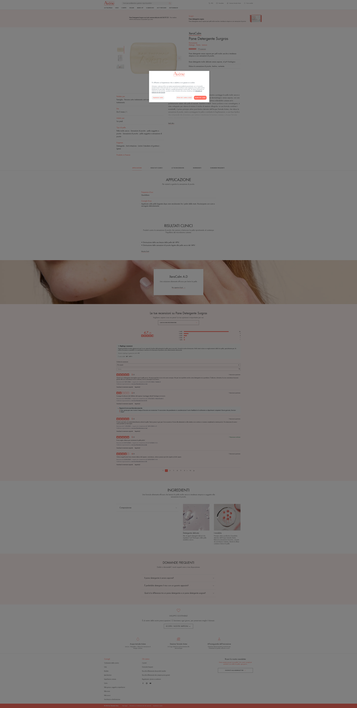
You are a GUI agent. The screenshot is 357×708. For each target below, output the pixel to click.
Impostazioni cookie (158, 97)
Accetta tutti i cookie (200, 97)
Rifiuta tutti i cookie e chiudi (184, 97)
